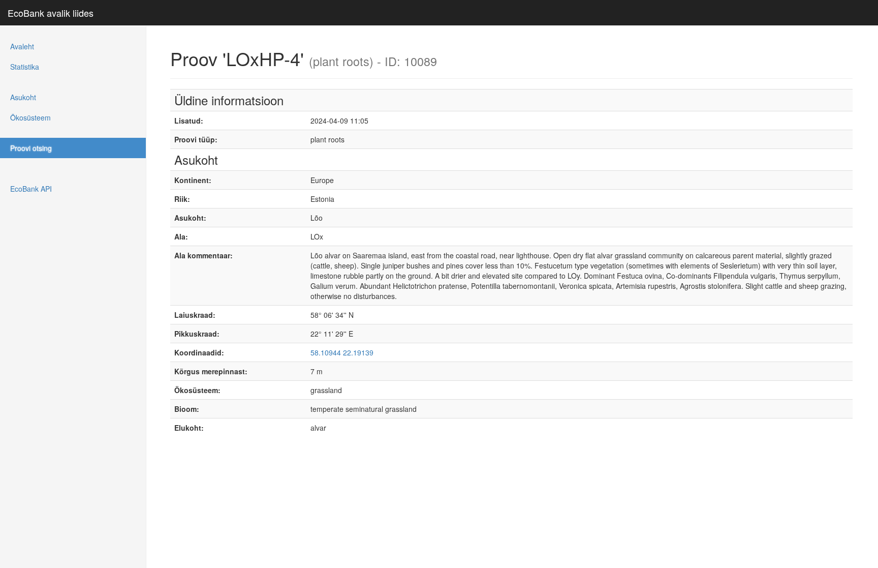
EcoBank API (31, 189)
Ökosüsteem (30, 117)
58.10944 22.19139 (341, 352)
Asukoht (23, 97)
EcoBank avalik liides (50, 12)
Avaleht (22, 46)
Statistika (24, 67)
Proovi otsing (31, 148)
